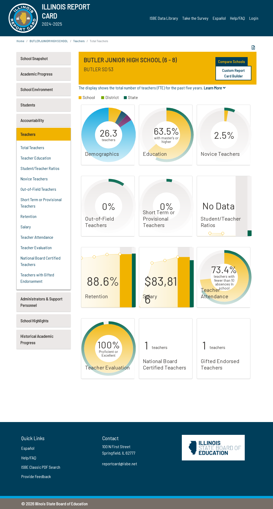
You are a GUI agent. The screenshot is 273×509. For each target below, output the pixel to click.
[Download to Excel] (253, 47)
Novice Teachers (34, 178)
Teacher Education (36, 157)
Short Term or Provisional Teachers (41, 202)
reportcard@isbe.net (119, 463)
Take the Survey (195, 18)
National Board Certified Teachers (41, 261)
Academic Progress (37, 73)
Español (219, 18)
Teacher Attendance (37, 237)
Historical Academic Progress (37, 339)
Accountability (32, 120)
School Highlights (35, 320)
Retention (29, 216)
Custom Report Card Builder (233, 73)
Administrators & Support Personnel (41, 302)
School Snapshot (34, 58)
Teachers (28, 134)
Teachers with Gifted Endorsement (37, 278)
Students (28, 104)
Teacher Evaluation (36, 247)
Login (253, 18)
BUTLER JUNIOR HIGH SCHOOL (49, 41)
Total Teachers (32, 147)
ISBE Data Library (164, 18)
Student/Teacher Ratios (40, 168)
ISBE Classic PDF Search (40, 467)
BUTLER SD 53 (98, 69)
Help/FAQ (237, 18)
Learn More (213, 87)
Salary (26, 226)
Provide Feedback (36, 476)
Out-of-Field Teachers (38, 189)
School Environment (37, 89)
